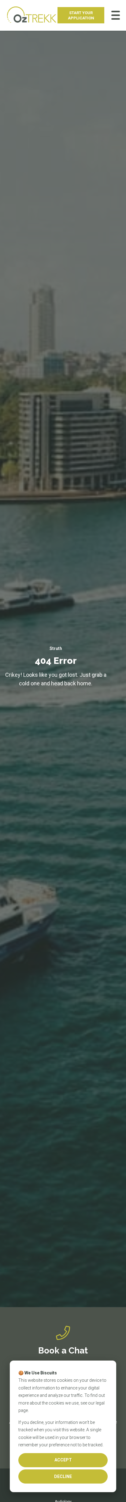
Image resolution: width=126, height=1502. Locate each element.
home (84, 683)
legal (100, 1403)
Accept (63, 1459)
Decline (63, 1476)
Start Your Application (81, 15)
